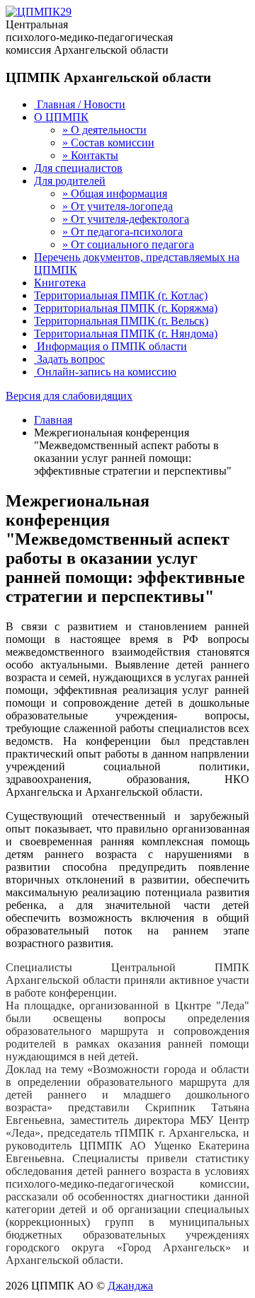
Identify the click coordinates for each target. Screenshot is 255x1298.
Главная (53, 420)
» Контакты (90, 155)
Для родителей (70, 181)
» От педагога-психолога (122, 232)
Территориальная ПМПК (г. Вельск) (121, 321)
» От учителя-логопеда (117, 206)
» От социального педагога (128, 244)
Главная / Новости (79, 104)
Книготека (60, 283)
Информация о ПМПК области (110, 346)
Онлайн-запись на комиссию (105, 372)
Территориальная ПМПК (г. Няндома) (125, 334)
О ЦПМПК (61, 117)
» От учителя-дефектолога (125, 219)
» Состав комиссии (108, 143)
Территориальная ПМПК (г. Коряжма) (125, 308)
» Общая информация (114, 193)
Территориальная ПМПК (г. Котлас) (121, 295)
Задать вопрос (69, 359)
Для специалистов (78, 168)
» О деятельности (104, 130)
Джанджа (130, 1286)
